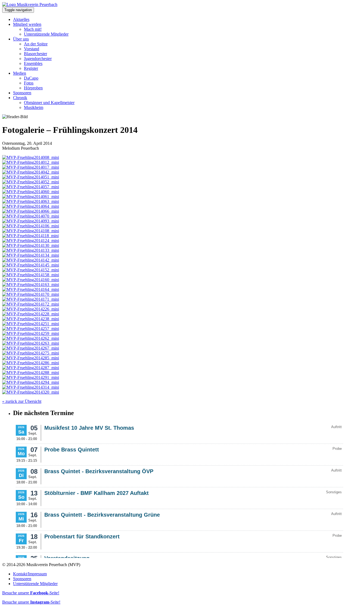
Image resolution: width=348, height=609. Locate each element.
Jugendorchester (38, 58)
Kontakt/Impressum (30, 574)
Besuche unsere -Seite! (30, 593)
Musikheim (33, 107)
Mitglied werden (27, 24)
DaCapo (31, 78)
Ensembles (33, 63)
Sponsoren (22, 92)
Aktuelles (21, 19)
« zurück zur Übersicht (21, 401)
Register (31, 68)
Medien (19, 73)
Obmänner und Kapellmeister (49, 102)
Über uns (21, 39)
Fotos (28, 83)
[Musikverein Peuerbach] (29, 4)
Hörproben (33, 88)
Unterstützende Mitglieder (46, 34)
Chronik (20, 97)
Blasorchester (35, 53)
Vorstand (31, 48)
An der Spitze (36, 44)
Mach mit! (33, 29)
